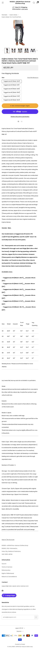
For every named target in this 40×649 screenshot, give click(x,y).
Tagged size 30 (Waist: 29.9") (11, 81)
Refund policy (6, 570)
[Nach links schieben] (3, 50)
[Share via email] (22, 121)
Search (4, 564)
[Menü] (3, 3)
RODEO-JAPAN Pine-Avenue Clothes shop (20, 2)
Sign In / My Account (8, 540)
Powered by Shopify (20, 644)
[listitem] (20, 8)
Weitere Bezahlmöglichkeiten (20, 117)
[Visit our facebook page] (2, 591)
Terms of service (7, 567)
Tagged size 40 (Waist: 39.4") (11, 100)
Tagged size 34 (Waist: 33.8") (11, 89)
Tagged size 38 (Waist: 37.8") (11, 96)
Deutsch (19, 631)
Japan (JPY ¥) (19, 628)
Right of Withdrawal (8, 573)
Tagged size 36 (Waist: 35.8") (11, 92)
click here (24, 9)
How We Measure (32, 77)
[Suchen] (34, 3)
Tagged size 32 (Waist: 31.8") (11, 85)
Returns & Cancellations (9, 577)
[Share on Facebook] (18, 121)
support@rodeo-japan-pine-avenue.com (15, 586)
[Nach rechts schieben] (37, 50)
